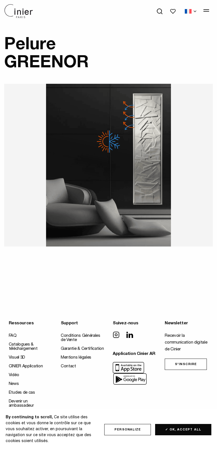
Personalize (127, 429)
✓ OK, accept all (183, 429)
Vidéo (14, 375)
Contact (68, 366)
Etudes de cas (22, 393)
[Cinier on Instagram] (116, 335)
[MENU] (206, 10)
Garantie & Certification (82, 349)
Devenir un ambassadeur (21, 403)
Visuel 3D (17, 357)
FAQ (13, 336)
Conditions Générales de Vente (80, 338)
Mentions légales (76, 357)
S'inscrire (186, 364)
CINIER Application (26, 366)
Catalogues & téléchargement (23, 346)
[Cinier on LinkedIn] (129, 335)
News (14, 384)
